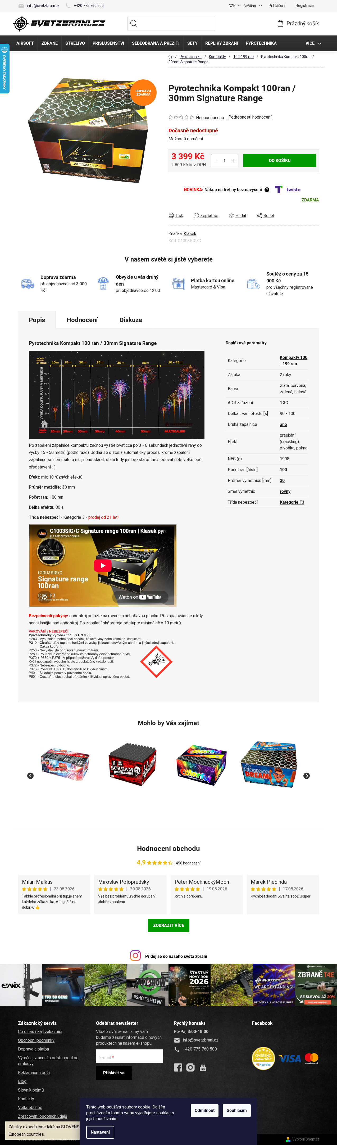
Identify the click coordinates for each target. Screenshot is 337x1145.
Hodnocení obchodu (168, 849)
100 (283, 469)
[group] (66, 773)
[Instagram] (190, 1067)
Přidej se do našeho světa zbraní (176, 956)
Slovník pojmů (31, 1090)
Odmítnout (205, 1110)
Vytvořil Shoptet (305, 1139)
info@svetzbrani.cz (43, 5)
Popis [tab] (37, 320)
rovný (285, 491)
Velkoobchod (30, 1107)
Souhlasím (237, 1110)
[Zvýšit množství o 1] (234, 160)
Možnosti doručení (185, 138)
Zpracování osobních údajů (42, 1116)
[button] (66, 801)
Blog (22, 1081)
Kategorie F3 (292, 502)
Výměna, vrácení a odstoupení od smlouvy (48, 1060)
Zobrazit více (168, 925)
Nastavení (100, 1132)
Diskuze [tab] (131, 320)
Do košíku (280, 160)
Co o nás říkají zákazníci (40, 1031)
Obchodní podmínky (36, 1040)
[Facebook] (178, 1067)
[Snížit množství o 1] (215, 160)
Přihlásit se (114, 1072)
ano (283, 424)
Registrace (305, 5)
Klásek (190, 233)
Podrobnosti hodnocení (249, 117)
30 (282, 480)
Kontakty (26, 1098)
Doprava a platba (33, 1049)
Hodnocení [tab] (82, 320)
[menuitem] (25, 43)
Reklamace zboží (34, 1072)
